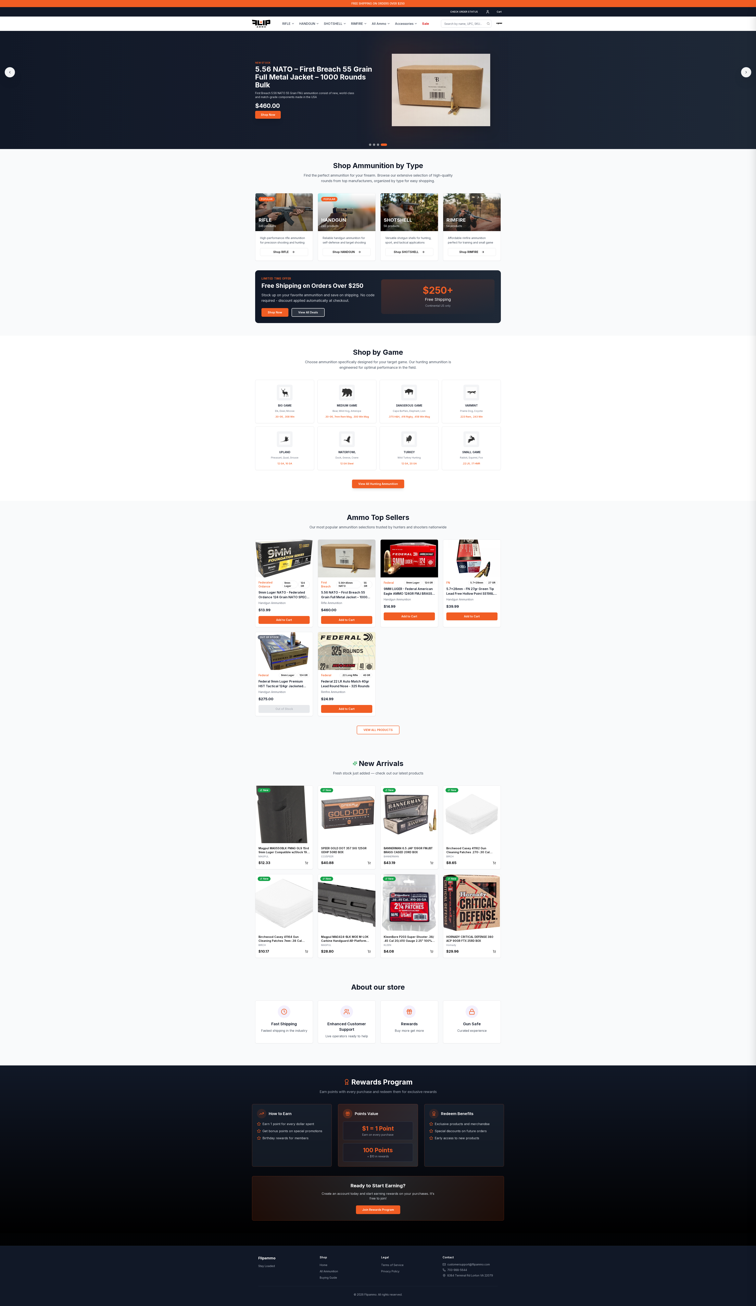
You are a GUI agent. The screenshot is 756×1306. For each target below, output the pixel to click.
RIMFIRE (357, 24)
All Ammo (379, 24)
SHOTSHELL (333, 24)
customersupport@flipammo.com (468, 1264)
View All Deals (308, 312)
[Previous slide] (10, 72)
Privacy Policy (390, 1271)
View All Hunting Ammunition (378, 483)
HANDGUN (307, 24)
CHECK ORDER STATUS (464, 11)
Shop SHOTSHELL (406, 252)
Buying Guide (328, 1277)
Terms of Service (392, 1265)
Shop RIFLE (281, 252)
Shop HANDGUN (344, 252)
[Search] (488, 23)
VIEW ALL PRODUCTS (378, 730)
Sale (425, 24)
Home (323, 1265)
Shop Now (268, 110)
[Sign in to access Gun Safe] (499, 23)
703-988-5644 (457, 1270)
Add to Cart (284, 620)
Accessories (404, 24)
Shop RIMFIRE (468, 252)
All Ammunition (329, 1271)
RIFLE (286, 24)
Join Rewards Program (378, 1209)
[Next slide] (746, 72)
